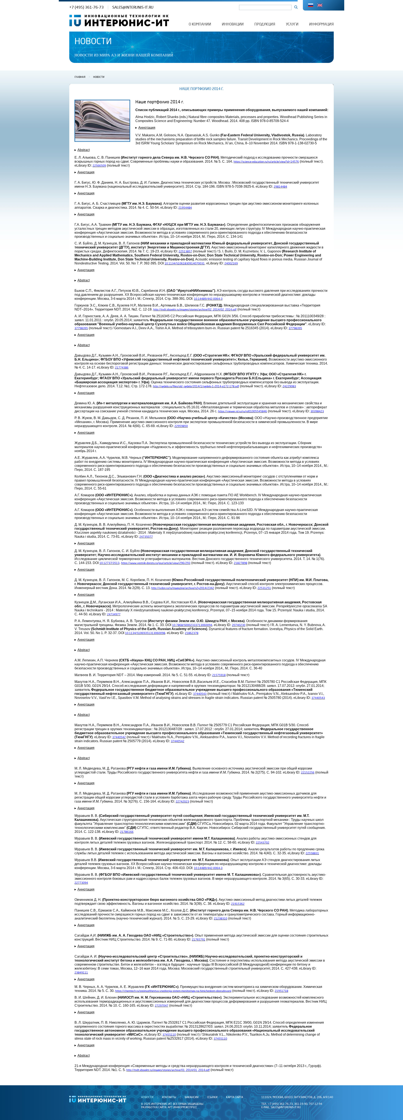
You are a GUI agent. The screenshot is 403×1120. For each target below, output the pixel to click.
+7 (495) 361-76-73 (86, 7)
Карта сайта (234, 1097)
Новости (98, 77)
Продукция (264, 24)
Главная (80, 77)
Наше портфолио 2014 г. (201, 89)
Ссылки (212, 1097)
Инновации (233, 24)
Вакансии (192, 1097)
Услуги (292, 24)
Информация (321, 24)
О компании (200, 24)
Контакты (169, 1097)
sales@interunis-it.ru (132, 7)
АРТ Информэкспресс (182, 1107)
